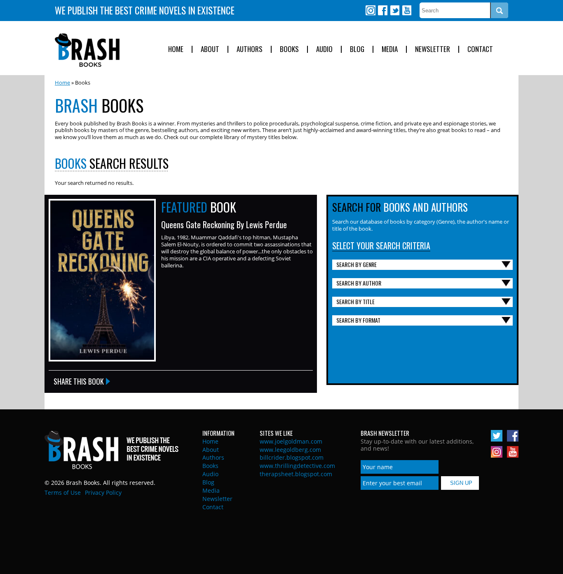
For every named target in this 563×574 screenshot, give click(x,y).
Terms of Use (63, 492)
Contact (480, 49)
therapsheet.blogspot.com (296, 474)
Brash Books (87, 50)
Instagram (370, 10)
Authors (250, 49)
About (210, 49)
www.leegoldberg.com (290, 450)
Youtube (406, 10)
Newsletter (432, 49)
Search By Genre (356, 264)
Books (289, 49)
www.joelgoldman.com (291, 441)
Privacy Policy (103, 492)
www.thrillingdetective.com (297, 466)
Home (175, 49)
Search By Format (358, 320)
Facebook (382, 10)
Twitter (394, 10)
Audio (324, 49)
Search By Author (358, 283)
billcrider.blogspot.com (292, 457)
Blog (357, 49)
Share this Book (79, 381)
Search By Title (355, 301)
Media (390, 49)
